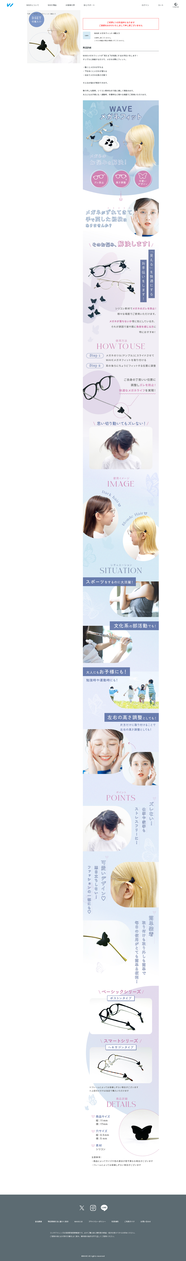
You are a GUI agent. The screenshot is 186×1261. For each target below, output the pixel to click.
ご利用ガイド (129, 1221)
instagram (93, 1207)
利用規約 (115, 1221)
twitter (81, 1207)
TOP (28, 14)
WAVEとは (78, 1221)
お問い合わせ (146, 1221)
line (104, 1207)
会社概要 (38, 1221)
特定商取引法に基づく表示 (58, 1221)
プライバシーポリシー (97, 1221)
